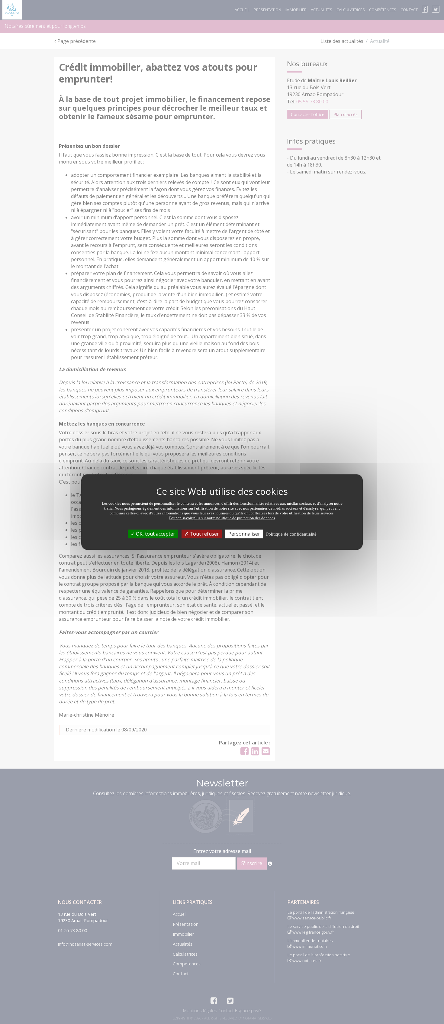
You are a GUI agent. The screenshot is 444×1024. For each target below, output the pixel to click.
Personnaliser (244, 533)
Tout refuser (203, 533)
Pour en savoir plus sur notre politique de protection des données (222, 518)
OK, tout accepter (155, 533)
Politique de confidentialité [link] (291, 534)
